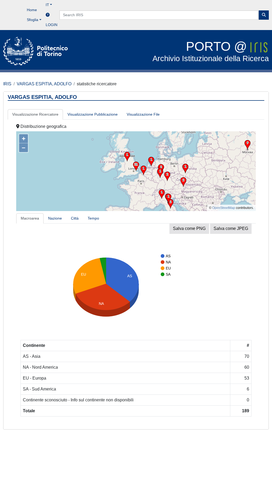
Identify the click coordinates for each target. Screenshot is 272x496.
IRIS (7, 84)
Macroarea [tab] (30, 218)
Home (32, 10)
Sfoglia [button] (32, 20)
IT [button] (47, 5)
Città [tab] (75, 218)
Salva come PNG (189, 228)
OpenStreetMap (223, 208)
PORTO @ (210, 51)
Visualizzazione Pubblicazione (92, 114)
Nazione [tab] (55, 218)
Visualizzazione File (143, 114)
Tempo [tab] (93, 218)
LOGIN (51, 25)
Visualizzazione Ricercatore (35, 114)
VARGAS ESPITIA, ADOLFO (44, 84)
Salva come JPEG (231, 228)
